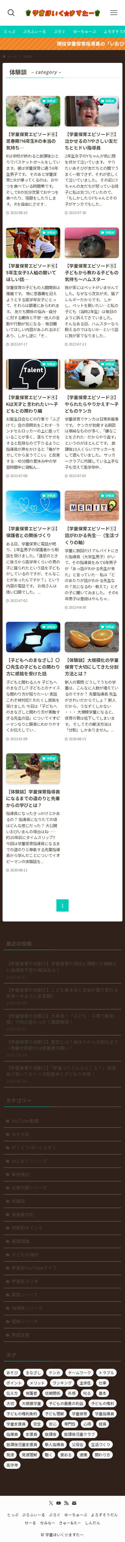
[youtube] (59, 1503)
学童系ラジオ (25, 1281)
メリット (37, 1382)
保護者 (31, 1393)
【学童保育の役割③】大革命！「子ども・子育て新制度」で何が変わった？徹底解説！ (60, 1022)
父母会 (77, 1444)
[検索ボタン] (11, 13)
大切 (10, 1403)
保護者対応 (23, 1214)
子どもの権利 (25, 1254)
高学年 (12, 1465)
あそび (12, 1372)
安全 (37, 1423)
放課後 (50, 1434)
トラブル (106, 1372)
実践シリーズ (25, 1294)
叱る (87, 1393)
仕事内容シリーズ (29, 1187)
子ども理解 (54, 1413)
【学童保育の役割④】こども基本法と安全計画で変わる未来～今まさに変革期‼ (62, 996)
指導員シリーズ (27, 1308)
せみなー (47, 1522)
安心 (52, 1423)
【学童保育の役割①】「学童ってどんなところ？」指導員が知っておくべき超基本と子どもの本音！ (61, 1074)
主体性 (85, 1382)
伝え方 (12, 1393)
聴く (49, 1454)
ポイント (14, 1382)
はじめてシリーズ (29, 1161)
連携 (83, 1454)
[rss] (66, 1503)
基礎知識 (20, 1241)
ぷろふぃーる (33, 1514)
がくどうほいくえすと (34, 1147)
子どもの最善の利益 (66, 1403)
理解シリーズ (25, 1321)
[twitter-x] (51, 1503)
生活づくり (100, 1444)
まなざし (33, 1372)
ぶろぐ (55, 1514)
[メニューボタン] (114, 13)
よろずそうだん (104, 1514)
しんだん (92, 1522)
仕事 (102, 1382)
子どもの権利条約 (21, 1413)
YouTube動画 (25, 1121)
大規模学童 (31, 1403)
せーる (30, 1522)
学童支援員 (16, 1423)
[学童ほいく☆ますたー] (62, 13)
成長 (102, 1423)
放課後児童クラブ (79, 1434)
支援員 (31, 1434)
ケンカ (54, 1372)
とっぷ (13, 1514)
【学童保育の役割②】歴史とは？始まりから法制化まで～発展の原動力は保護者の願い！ (62, 1048)
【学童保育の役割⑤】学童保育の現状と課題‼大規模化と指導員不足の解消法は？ (61, 970)
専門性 (70, 1423)
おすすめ (20, 1134)
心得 (87, 1423)
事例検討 (20, 1174)
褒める (66, 1454)
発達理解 (29, 1454)
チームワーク (79, 1372)
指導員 (12, 1434)
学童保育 (79, 1413)
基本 (102, 1393)
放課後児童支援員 (21, 1444)
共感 (72, 1393)
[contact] (74, 1503)
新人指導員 (54, 1444)
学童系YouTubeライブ (34, 1267)
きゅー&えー (70, 1522)
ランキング (62, 1382)
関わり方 (102, 1454)
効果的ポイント (27, 1227)
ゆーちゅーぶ (76, 1514)
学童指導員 (104, 1413)
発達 (10, 1454)
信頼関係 (52, 1393)
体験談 (18, 1201)
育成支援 (20, 1335)
